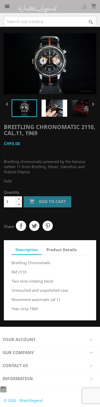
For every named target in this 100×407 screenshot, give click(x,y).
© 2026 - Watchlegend (23, 400)
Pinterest (48, 226)
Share (21, 226)
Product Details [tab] (61, 249)
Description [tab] (26, 249)
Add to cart (47, 202)
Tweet (34, 226)
